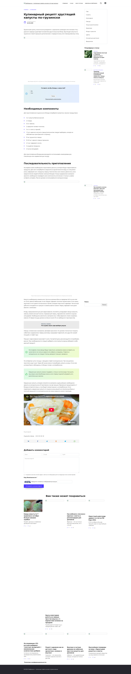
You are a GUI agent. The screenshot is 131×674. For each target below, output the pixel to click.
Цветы (88, 35)
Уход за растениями (92, 25)
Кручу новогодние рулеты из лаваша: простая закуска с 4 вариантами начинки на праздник (54, 618)
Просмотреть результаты (53, 99)
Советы (88, 14)
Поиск (86, 302)
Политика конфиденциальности (35, 662)
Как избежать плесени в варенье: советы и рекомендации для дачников (76, 516)
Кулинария (89, 18)
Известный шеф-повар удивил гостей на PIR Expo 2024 (97, 518)
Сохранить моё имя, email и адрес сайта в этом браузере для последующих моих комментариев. (51, 474)
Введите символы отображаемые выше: (44, 481)
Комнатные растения (92, 38)
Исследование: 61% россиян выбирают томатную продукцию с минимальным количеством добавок (32, 647)
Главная (65, 3)
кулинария (28, 432)
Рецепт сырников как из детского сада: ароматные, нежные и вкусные (54, 650)
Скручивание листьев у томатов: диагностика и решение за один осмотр (100, 56)
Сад (87, 11)
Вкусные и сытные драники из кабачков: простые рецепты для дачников (75, 650)
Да (32, 91)
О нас (71, 3)
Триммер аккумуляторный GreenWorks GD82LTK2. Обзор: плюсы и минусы (99, 74)
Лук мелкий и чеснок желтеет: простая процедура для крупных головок (100, 189)
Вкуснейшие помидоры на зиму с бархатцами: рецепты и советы (97, 649)
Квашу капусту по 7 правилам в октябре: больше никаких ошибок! (31, 516)
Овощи (88, 21)
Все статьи (79, 3)
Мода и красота (91, 31)
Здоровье (89, 28)
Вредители (89, 41)
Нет (32, 93)
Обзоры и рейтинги (91, 3)
